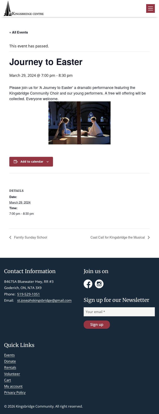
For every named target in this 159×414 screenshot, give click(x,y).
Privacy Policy (15, 392)
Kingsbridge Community (35, 406)
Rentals (10, 367)
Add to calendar (31, 161)
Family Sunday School (30, 237)
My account (13, 386)
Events (9, 355)
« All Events (18, 32)
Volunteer (12, 373)
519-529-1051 (28, 294)
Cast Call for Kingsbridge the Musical (118, 237)
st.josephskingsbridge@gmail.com (44, 300)
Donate (10, 361)
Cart (7, 380)
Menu (150, 8)
